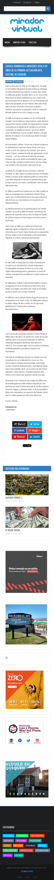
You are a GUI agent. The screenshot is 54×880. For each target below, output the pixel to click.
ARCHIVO (9, 82)
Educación (9, 59)
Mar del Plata (19, 42)
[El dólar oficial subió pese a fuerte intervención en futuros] (27, 517)
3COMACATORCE (27, 871)
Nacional (22, 50)
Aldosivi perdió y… (14, 497)
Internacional (36, 50)
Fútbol (7, 845)
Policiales (30, 845)
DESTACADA (21, 840)
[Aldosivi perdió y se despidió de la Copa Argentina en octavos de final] (27, 484)
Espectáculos (10, 850)
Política (32, 42)
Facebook (27, 2)
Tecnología (37, 59)
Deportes (21, 59)
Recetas (7, 855)
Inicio (7, 42)
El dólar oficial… (13, 530)
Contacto (16, 2)
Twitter (37, 2)
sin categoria (37, 836)
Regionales (9, 50)
